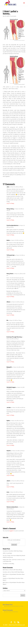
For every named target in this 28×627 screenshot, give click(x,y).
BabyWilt (9, 367)
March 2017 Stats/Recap (16, 569)
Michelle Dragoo (11, 387)
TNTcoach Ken (11, 255)
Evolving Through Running (14, 337)
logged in (11, 530)
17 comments (13, 16)
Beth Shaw (5, 569)
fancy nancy (10, 208)
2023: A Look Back (7, 553)
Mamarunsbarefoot (12, 507)
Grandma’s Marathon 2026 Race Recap (12, 551)
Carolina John (6, 572)
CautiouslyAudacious (12, 225)
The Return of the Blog (8, 563)
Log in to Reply (10, 203)
